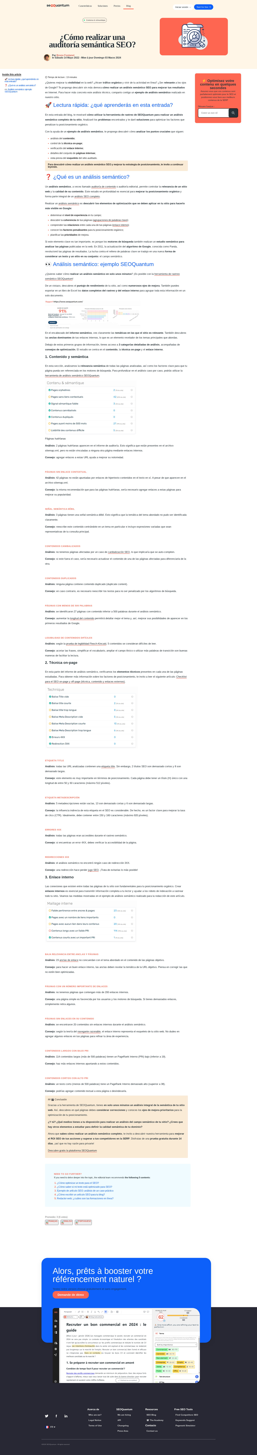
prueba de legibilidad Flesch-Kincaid (86, 643)
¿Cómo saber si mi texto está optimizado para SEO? (84, 1187)
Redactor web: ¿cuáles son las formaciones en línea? (85, 1198)
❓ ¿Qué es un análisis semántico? (20, 85)
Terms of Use (95, 1425)
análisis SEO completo (87, 196)
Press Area (122, 1431)
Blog (128, 6)
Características (85, 6)
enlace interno (120, 225)
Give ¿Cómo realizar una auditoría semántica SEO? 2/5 (49, 1213)
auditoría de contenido (103, 186)
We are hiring (124, 1415)
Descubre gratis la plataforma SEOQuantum (72, 1150)
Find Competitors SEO (186, 1415)
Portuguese (84, 1221)
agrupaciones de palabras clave (110, 220)
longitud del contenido (82, 618)
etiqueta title (108, 766)
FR (52, 1427)
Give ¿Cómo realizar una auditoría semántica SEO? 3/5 (51, 1213)
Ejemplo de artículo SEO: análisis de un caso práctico (85, 1190)
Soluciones (103, 6)
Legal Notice (94, 1420)
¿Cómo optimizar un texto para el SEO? (78, 1183)
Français (53, 1221)
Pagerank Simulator (185, 1425)
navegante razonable (89, 1031)
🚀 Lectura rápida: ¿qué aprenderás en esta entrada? (22, 80)
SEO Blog (151, 1415)
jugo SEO (93, 870)
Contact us (152, 1431)
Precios (117, 6)
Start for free (203, 7)
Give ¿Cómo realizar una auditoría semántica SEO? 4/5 (54, 1213)
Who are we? (95, 1415)
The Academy (156, 1420)
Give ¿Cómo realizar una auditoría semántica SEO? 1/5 (46, 1213)
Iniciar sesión (182, 7)
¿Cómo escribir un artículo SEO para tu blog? (81, 1194)
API (119, 1420)
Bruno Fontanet (65, 55)
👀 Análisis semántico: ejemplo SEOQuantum (18, 90)
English (68, 1221)
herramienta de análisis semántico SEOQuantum (72, 375)
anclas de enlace (68, 960)
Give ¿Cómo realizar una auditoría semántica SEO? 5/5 (56, 1213)
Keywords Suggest (185, 1420)
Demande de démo (71, 1294)
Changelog (123, 1425)
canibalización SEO (119, 552)
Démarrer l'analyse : (206, 106)
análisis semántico (68, 203)
